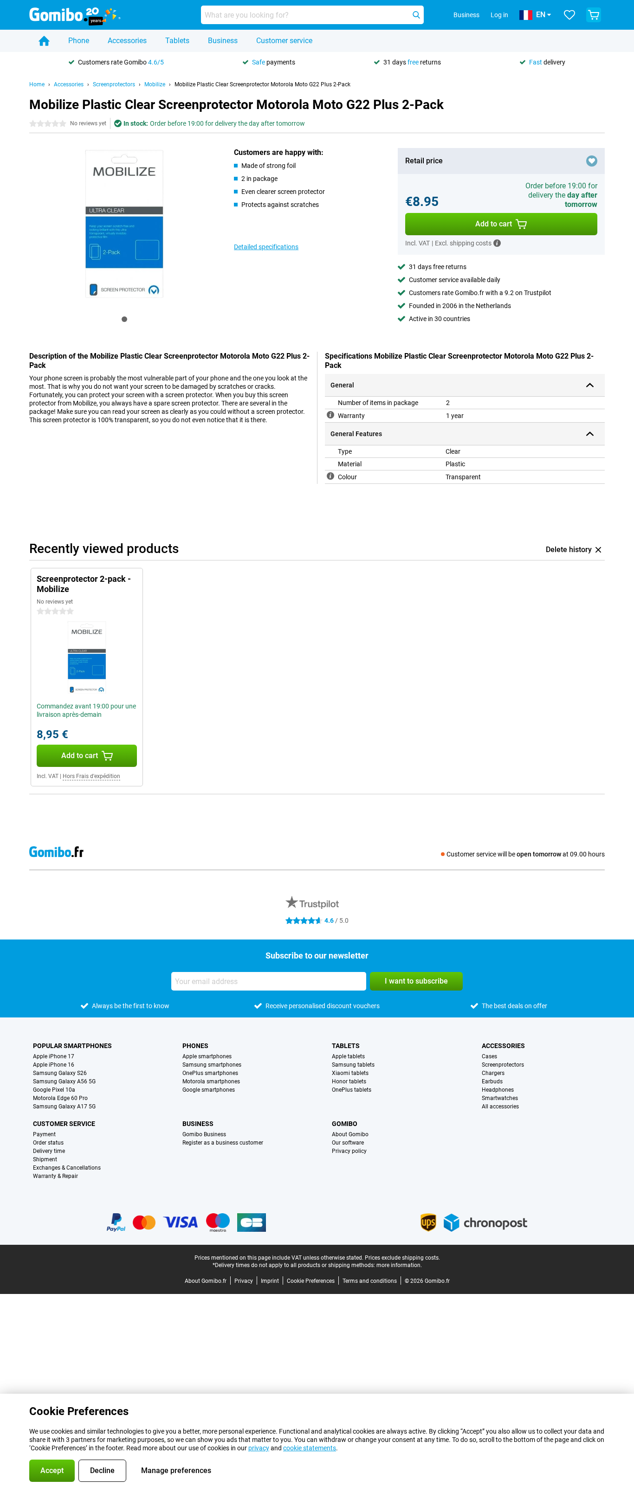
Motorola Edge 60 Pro (60, 1098)
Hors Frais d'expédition (91, 776)
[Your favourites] (569, 15)
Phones (195, 1045)
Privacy (243, 1281)
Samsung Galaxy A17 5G (64, 1106)
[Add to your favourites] (591, 161)
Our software (348, 1142)
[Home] (44, 41)
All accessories (500, 1106)
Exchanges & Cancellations (67, 1168)
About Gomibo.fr (205, 1281)
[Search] (416, 14)
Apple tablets (348, 1056)
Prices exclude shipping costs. (402, 1258)
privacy (258, 1448)
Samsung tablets (353, 1065)
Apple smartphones (207, 1056)
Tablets (177, 40)
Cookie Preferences (311, 1281)
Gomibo (344, 1123)
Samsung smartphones (211, 1065)
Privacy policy (349, 1151)
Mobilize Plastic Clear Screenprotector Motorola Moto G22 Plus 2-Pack (262, 84)
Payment (44, 1134)
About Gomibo (350, 1134)
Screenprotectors (114, 84)
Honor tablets (349, 1081)
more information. (399, 1265)
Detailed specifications (266, 247)
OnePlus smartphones (210, 1073)
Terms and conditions (370, 1281)
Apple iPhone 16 (53, 1065)
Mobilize (154, 84)
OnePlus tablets (351, 1090)
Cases (489, 1056)
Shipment (45, 1159)
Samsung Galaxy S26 (60, 1073)
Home (37, 84)
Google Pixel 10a (54, 1090)
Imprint (270, 1281)
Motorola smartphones (211, 1081)
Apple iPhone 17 (53, 1056)
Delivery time (49, 1151)
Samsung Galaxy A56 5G (64, 1081)
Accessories (127, 40)
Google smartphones (208, 1090)
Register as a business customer (222, 1142)
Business (223, 40)
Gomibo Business (204, 1134)
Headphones (498, 1090)
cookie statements (309, 1448)
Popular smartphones (72, 1045)
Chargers (493, 1073)
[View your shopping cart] (593, 15)
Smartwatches (500, 1098)
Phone (78, 40)
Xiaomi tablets (350, 1073)
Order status (48, 1142)
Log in (499, 15)
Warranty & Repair (55, 1176)
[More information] (497, 243)
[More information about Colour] (330, 476)
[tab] (124, 319)
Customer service (284, 40)
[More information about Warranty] (330, 414)
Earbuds (492, 1081)
